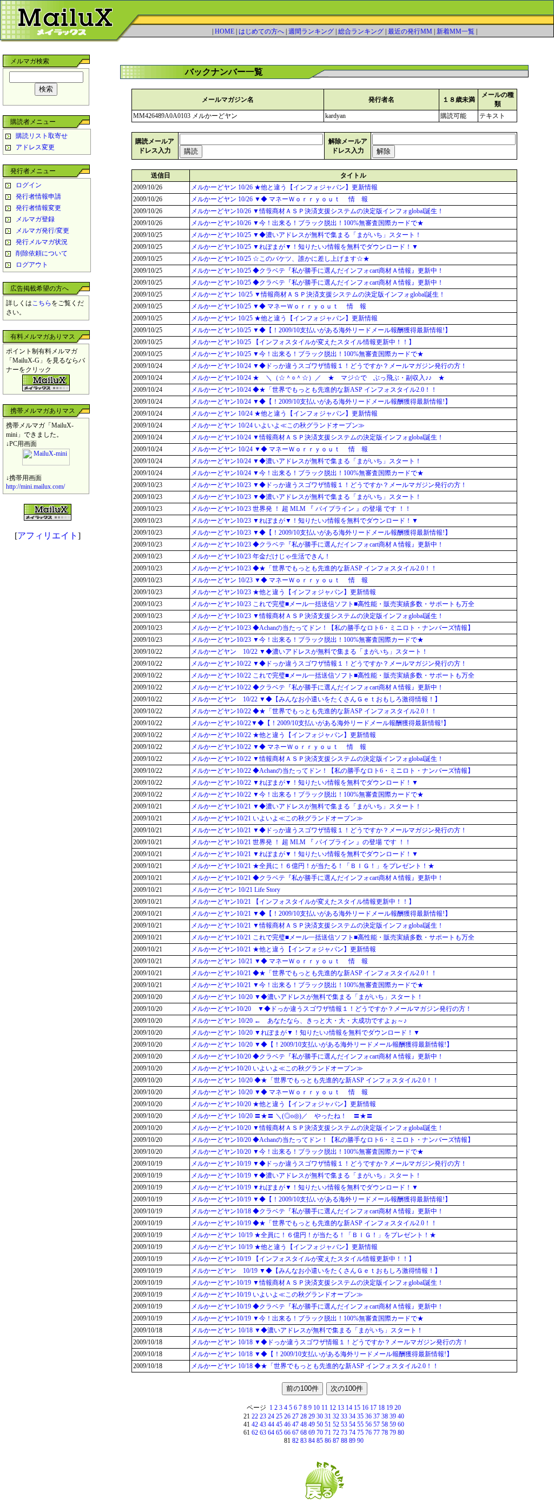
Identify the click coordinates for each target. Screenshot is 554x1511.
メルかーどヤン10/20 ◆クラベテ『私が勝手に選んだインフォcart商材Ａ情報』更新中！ (317, 1056)
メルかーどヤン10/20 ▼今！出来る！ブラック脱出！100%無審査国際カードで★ (307, 1151)
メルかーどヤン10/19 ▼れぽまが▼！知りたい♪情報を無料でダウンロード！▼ (304, 1187)
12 (332, 1407)
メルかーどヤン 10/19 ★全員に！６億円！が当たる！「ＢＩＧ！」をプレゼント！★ (313, 1235)
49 (311, 1424)
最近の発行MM (410, 31)
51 (328, 1424)
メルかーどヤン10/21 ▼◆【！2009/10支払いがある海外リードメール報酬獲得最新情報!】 (321, 913)
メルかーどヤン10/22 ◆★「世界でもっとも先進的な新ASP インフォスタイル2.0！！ (314, 711)
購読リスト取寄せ (42, 136)
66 (287, 1432)
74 (352, 1432)
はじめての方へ (261, 31)
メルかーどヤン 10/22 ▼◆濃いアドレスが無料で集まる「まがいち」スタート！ (309, 651)
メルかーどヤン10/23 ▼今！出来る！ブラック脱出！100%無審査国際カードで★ (307, 639)
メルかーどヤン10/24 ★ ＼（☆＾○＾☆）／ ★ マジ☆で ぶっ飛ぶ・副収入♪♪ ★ (318, 378)
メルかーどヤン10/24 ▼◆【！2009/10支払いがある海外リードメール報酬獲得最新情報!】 (321, 401)
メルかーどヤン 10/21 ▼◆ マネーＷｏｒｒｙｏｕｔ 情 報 (279, 961)
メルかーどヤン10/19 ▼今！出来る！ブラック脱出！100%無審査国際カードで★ (307, 1318)
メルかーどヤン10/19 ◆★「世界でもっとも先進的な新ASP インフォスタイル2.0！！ (314, 1223)
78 (384, 1432)
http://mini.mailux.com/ (35, 486)
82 (295, 1440)
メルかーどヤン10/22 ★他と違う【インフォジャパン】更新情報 (283, 735)
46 (287, 1424)
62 (255, 1432)
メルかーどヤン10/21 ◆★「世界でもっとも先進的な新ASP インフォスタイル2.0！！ (314, 973)
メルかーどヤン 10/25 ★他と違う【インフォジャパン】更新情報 (284, 318)
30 (319, 1416)
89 (352, 1440)
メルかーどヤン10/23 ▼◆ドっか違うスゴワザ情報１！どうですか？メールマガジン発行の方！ (329, 485)
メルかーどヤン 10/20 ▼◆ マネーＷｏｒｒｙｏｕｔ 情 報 (279, 1092)
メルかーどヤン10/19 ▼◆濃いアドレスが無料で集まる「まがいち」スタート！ (306, 1175)
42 (255, 1424)
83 (303, 1440)
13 (341, 1407)
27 (295, 1416)
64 (271, 1432)
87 (336, 1440)
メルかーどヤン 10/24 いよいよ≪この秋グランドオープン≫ (278, 425)
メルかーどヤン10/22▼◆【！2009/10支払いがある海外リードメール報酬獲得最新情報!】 (320, 723)
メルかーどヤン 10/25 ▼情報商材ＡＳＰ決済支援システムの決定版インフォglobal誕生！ (318, 294)
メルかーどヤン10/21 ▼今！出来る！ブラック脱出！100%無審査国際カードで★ (307, 985)
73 (344, 1432)
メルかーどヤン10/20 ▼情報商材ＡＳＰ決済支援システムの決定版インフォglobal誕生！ (317, 1128)
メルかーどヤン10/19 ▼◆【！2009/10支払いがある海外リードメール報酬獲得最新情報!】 (321, 1199)
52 (336, 1424)
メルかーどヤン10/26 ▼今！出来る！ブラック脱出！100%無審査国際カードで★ (307, 223)
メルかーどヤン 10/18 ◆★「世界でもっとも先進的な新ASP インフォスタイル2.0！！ (315, 1366)
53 (344, 1424)
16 (365, 1407)
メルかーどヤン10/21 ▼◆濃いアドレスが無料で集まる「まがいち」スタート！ (306, 806)
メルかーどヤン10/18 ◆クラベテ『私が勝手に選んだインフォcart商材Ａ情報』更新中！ (317, 1211)
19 (389, 1407)
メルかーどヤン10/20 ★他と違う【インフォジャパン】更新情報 (283, 1104)
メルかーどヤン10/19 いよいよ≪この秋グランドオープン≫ (277, 1294)
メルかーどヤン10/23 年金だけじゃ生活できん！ (261, 556)
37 (376, 1416)
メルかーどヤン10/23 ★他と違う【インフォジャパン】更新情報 (283, 592)
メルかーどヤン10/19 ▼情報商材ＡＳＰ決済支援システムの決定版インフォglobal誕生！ (317, 1282)
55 (360, 1424)
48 (303, 1424)
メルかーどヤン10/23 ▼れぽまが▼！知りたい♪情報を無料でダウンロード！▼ (304, 520)
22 (255, 1416)
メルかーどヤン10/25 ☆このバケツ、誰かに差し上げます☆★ (280, 258)
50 (319, 1424)
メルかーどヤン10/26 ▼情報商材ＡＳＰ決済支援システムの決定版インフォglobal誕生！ (317, 211)
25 (279, 1416)
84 (311, 1440)
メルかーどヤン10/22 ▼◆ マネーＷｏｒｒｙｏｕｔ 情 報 (278, 747)
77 (376, 1432)
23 (263, 1416)
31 (328, 1416)
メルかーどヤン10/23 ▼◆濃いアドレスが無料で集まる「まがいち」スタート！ (306, 497)
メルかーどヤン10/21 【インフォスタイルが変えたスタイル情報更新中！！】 (303, 901)
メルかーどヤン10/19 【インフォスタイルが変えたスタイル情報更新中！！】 (303, 1259)
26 (287, 1416)
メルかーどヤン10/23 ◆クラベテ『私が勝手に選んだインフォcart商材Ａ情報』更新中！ (317, 544)
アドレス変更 (35, 147)
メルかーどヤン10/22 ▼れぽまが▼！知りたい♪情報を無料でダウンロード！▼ (304, 782)
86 (328, 1440)
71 (328, 1432)
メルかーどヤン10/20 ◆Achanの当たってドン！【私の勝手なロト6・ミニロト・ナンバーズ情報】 (332, 1140)
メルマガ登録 (35, 219)
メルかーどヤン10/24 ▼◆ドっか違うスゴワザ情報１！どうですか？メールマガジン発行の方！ (329, 366)
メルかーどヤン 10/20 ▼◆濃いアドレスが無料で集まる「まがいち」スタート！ (307, 997)
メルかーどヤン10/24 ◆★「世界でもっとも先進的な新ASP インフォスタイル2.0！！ (314, 389)
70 (319, 1432)
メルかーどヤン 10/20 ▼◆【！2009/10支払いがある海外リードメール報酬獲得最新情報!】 (322, 1044)
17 (373, 1407)
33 (344, 1416)
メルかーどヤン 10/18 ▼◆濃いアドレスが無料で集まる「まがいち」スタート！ (307, 1330)
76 (368, 1432)
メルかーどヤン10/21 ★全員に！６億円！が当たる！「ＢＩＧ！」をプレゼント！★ (312, 866)
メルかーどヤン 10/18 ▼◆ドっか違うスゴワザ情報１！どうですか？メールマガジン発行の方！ (330, 1342)
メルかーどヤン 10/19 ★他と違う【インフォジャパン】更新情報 (284, 1247)
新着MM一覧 (455, 31)
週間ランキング (311, 31)
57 (376, 1424)
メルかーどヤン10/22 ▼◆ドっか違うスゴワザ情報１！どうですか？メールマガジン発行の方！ (329, 663)
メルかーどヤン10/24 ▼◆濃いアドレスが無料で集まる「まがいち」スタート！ (306, 461)
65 (279, 1432)
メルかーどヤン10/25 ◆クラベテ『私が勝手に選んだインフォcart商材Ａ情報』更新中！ (320, 270)
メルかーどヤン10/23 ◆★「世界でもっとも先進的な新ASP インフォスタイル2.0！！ (314, 568)
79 (393, 1432)
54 (352, 1424)
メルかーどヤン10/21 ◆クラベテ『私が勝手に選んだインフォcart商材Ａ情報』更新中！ (317, 878)
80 (401, 1432)
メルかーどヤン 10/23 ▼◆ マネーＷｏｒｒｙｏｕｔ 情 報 (279, 580)
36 (368, 1416)
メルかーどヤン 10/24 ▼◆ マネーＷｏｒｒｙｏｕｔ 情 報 (279, 449)
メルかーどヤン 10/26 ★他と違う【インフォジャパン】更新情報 (284, 187)
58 (384, 1424)
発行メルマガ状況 (42, 242)
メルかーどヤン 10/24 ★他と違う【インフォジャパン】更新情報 (284, 413)
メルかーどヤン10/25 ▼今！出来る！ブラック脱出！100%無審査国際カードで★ (307, 354)
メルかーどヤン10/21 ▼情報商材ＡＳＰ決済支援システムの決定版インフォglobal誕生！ (317, 925)
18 (381, 1407)
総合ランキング (361, 31)
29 (311, 1416)
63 (263, 1432)
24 (271, 1416)
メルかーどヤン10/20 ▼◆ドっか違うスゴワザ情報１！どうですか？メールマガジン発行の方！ (331, 1009)
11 (324, 1407)
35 (360, 1416)
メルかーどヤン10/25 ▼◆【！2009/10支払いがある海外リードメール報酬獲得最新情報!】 (321, 330)
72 (336, 1432)
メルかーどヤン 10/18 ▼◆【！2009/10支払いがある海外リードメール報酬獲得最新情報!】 (322, 1354)
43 (263, 1424)
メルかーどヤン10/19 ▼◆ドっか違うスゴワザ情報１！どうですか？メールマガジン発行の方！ (329, 1163)
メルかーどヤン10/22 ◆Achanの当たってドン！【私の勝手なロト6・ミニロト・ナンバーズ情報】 (332, 770)
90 (360, 1440)
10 (316, 1407)
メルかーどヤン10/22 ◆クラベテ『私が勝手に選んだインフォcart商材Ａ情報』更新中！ (317, 687)
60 (401, 1424)
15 (357, 1407)
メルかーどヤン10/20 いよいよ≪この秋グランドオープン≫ (277, 1068)
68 (303, 1432)
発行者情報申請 (38, 196)
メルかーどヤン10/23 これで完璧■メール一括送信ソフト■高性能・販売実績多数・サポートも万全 (332, 604)
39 (393, 1416)
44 (271, 1424)
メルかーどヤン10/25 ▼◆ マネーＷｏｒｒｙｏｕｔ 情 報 (278, 306)
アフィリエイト (47, 535)
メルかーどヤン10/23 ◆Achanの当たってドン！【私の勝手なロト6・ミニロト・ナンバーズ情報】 (332, 628)
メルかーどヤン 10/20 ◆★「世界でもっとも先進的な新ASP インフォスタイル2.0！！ (315, 1080)
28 (303, 1416)
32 (336, 1416)
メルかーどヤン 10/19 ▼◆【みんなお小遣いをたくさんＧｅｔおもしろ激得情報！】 (319, 1271)
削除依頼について (42, 253)
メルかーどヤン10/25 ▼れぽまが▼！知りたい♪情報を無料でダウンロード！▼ (304, 247)
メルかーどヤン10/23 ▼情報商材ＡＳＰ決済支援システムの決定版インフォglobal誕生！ (317, 616)
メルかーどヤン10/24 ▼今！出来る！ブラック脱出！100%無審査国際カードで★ (307, 473)
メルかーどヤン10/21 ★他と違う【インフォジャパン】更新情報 (283, 949)
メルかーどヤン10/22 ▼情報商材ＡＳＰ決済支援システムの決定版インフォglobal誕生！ (317, 759)
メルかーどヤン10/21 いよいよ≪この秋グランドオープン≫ (277, 818)
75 (360, 1432)
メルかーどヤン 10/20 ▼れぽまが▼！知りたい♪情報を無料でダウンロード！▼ (305, 1032)
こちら (41, 303)
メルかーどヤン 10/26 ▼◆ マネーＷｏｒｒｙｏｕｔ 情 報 (279, 199)
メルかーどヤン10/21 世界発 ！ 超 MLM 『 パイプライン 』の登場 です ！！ (301, 842)
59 (393, 1424)
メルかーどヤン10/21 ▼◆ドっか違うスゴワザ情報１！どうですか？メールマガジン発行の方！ (329, 830)
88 (344, 1440)
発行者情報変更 (38, 208)
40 (401, 1416)
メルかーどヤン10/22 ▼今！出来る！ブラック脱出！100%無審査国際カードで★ (307, 794)
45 (279, 1424)
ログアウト (32, 264)
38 (384, 1416)
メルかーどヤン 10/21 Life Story (235, 890)
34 (352, 1416)
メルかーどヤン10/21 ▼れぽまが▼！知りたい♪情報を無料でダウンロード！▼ (304, 854)
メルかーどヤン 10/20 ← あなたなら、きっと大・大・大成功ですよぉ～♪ (299, 1020)
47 (295, 1424)
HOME (224, 31)
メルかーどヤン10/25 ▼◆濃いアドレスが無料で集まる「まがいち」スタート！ (306, 235)
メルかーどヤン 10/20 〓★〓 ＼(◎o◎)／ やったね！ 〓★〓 (282, 1116)
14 (349, 1407)
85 (319, 1440)
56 (368, 1424)
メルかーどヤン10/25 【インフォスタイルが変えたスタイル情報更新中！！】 (303, 342)
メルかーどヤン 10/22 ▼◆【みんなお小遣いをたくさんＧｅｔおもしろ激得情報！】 (319, 699)
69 (311, 1432)
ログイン (29, 185)
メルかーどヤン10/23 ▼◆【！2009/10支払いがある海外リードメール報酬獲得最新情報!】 (321, 532)
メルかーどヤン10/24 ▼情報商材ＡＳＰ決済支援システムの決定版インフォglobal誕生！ (317, 437)
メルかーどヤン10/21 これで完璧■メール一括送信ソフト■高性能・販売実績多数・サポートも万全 (332, 937)
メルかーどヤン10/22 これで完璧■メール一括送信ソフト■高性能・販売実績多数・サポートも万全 (332, 675)
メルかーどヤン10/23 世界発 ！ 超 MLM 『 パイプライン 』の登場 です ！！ (301, 509)
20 (397, 1407)
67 (295, 1432)
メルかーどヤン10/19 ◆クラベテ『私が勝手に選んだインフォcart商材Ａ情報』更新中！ (317, 1306)
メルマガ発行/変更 (42, 230)
